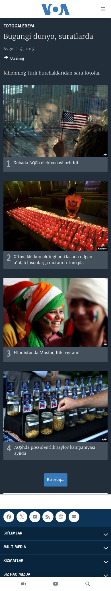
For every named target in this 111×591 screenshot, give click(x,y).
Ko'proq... (55, 480)
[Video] (23, 584)
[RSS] (47, 516)
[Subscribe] (74, 516)
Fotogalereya (18, 26)
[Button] (14, 59)
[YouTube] (55, 584)
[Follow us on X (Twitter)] (22, 516)
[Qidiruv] (87, 584)
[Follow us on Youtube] (34, 516)
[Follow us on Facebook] (8, 516)
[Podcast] (61, 516)
